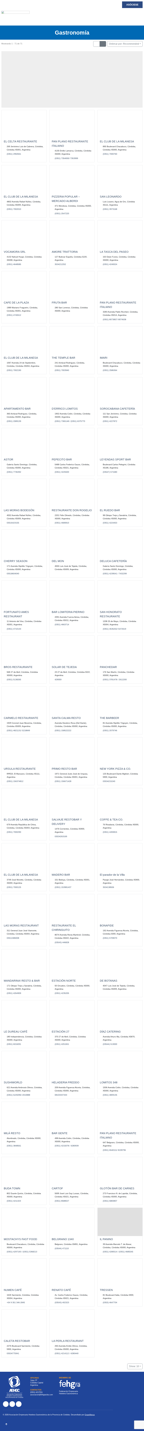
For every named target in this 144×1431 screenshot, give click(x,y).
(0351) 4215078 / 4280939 (67, 1146)
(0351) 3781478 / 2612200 (115, 679)
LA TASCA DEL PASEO (114, 251)
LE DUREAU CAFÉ (15, 1031)
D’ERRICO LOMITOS (65, 408)
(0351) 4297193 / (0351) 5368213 (22, 1252)
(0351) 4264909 (14, 993)
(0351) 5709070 (110, 938)
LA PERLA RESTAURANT (68, 1340)
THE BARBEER (109, 717)
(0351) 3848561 (14, 1146)
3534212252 (60, 264)
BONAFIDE (107, 925)
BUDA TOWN (12, 1188)
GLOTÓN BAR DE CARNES (117, 1188)
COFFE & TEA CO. (111, 819)
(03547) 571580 (110, 472)
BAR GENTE (60, 1133)
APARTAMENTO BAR (17, 408)
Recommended (124, 44)
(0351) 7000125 (14, 887)
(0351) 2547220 (62, 213)
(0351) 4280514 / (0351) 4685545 (118, 1252)
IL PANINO (106, 1239)
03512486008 (13, 938)
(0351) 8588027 (62, 1201)
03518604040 (13, 573)
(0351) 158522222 (63, 730)
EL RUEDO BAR (110, 510)
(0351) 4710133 (14, 629)
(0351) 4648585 (14, 264)
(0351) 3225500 (62, 472)
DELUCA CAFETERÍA (113, 561)
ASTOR (8, 459)
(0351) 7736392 (14, 472)
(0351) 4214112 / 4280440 (66, 1353)
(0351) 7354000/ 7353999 (66, 158)
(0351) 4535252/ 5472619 (114, 629)
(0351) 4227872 (110, 421)
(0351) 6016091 (14, 1044)
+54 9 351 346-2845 (16, 1302)
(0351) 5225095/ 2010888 (18, 1095)
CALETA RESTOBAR (17, 1340)
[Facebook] (6, 1404)
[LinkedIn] (19, 1404)
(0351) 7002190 (14, 370)
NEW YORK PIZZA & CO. (115, 768)
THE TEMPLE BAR (63, 357)
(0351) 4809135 (110, 1095)
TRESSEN (106, 1289)
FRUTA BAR (59, 302)
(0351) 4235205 (62, 993)
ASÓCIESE (132, 4)
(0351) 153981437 (63, 887)
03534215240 (109, 781)
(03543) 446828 (62, 942)
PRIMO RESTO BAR (64, 768)
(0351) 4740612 (14, 315)
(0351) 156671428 (63, 781)
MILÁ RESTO (12, 1133)
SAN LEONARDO (111, 196)
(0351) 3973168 (110, 209)
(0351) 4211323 (14, 1201)
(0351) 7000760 (110, 154)
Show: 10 (134, 1366)
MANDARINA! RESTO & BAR (22, 980)
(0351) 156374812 (15, 781)
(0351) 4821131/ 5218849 (18, 730)
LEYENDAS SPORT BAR (115, 459)
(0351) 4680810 (62, 523)
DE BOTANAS (108, 980)
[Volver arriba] (6, 1424)
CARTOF (57, 1188)
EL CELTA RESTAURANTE (20, 141)
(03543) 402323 (62, 1302)
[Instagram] (12, 1404)
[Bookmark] (5, 134)
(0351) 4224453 (110, 523)
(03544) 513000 (110, 1044)
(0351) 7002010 (14, 209)
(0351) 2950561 (14, 154)
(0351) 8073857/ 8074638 (114, 319)
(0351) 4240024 (110, 264)
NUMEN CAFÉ (13, 1289)
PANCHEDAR (108, 667)
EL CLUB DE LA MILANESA (117, 141)
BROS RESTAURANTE (18, 667)
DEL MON (58, 561)
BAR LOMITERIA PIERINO (68, 612)
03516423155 (13, 523)
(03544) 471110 (62, 1248)
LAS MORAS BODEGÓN (19, 510)
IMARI (103, 357)
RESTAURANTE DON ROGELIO (72, 510)
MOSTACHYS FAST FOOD (20, 1239)
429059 (58, 679)
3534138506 (108, 887)
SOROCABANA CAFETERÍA (117, 408)
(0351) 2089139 (14, 421)
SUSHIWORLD (13, 1082)
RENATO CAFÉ (61, 1289)
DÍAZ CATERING (110, 1031)
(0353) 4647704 (110, 1302)
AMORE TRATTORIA (65, 251)
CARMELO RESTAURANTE (21, 717)
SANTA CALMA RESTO (66, 717)
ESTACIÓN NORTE (64, 980)
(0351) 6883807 (110, 1201)
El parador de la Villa (112, 874)
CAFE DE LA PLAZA (16, 302)
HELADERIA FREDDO (65, 1082)
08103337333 (61, 1095)
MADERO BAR (61, 874)
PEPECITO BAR (62, 459)
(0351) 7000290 (14, 832)
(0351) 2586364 (110, 370)
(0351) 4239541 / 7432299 (115, 573)
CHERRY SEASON (15, 561)
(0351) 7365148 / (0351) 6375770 (70, 421)
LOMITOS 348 (108, 1082)
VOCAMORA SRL (15, 251)
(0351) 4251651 (62, 1044)
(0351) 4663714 (62, 624)
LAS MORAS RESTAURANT (21, 925)
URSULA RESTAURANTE (20, 768)
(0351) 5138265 (14, 679)
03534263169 (61, 836)
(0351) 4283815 (110, 832)
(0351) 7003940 (62, 370)
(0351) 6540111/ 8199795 (114, 1150)
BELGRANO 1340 (63, 1239)
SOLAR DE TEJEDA (64, 667)
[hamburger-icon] (42, 14)
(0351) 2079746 (110, 730)
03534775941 (13, 1353)
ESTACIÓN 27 (60, 1031)
